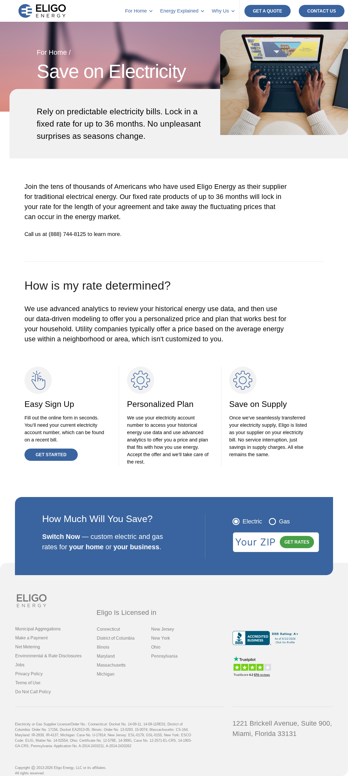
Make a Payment (31, 638)
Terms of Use (28, 682)
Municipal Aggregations (38, 629)
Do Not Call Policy (33, 691)
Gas (284, 521)
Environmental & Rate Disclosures (48, 656)
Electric (252, 521)
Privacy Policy (29, 673)
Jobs (19, 664)
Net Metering (27, 647)
